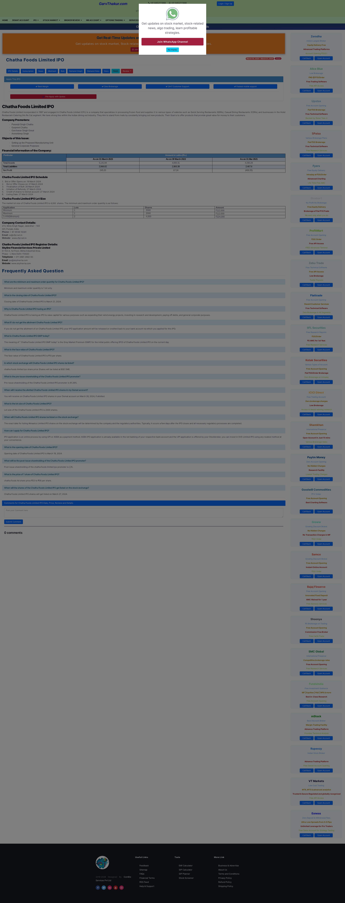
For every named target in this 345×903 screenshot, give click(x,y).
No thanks (172, 50)
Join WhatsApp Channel (172, 41)
